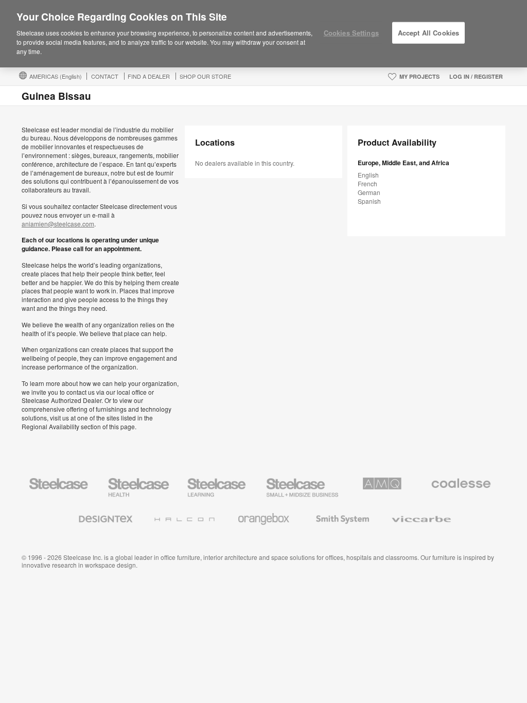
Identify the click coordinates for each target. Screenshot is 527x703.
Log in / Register (476, 76)
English (368, 174)
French (367, 183)
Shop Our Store (205, 76)
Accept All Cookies (428, 33)
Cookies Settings (351, 33)
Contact (104, 76)
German (369, 192)
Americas (55, 76)
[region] (263, 34)
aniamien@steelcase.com (58, 223)
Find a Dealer (149, 76)
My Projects (419, 76)
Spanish (369, 201)
